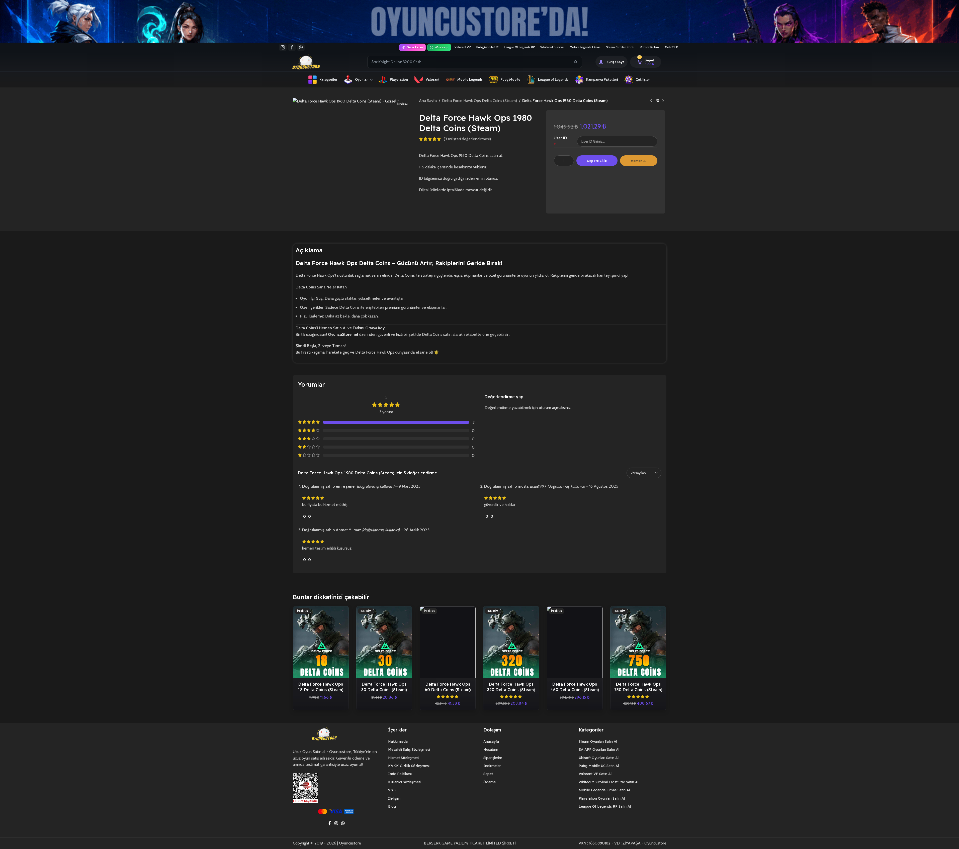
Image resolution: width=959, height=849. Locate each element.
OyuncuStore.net (343, 334)
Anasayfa (491, 741)
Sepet (488, 774)
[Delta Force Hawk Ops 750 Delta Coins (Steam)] (638, 642)
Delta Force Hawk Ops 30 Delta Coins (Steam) (384, 687)
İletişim (394, 798)
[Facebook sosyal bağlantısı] (330, 823)
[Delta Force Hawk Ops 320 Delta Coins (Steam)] (511, 642)
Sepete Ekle (597, 161)
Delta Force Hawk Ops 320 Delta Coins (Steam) (511, 687)
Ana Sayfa (428, 100)
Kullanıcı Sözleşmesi (404, 782)
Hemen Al (639, 161)
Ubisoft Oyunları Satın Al (599, 758)
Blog (392, 806)
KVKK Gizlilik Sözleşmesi (408, 766)
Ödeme (489, 782)
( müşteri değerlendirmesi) (467, 139)
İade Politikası (400, 774)
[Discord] (301, 47)
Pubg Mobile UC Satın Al (599, 766)
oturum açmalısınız (555, 407)
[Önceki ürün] (651, 101)
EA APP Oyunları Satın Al (599, 749)
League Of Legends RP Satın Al (605, 806)
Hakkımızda (398, 741)
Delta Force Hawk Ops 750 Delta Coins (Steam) (638, 687)
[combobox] (469, 62)
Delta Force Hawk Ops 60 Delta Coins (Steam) (448, 687)
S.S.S (392, 790)
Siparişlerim (492, 758)
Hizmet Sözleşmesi (403, 758)
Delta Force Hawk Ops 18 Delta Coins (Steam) (320, 687)
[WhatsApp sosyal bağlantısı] (343, 823)
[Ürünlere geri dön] (657, 101)
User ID (560, 138)
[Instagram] (283, 47)
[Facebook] (292, 47)
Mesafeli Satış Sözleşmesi (409, 749)
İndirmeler (492, 766)
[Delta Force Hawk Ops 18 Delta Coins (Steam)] (321, 642)
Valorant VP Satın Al (595, 774)
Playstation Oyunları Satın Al (602, 798)
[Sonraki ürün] (663, 101)
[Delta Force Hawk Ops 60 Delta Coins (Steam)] (448, 642)
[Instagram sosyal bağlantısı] (336, 823)
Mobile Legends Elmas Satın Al (604, 790)
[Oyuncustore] (315, 62)
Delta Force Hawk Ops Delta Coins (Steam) (479, 100)
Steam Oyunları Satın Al (598, 741)
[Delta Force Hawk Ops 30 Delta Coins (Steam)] (384, 642)
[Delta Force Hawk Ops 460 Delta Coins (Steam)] (575, 642)
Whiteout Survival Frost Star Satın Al (608, 782)
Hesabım (490, 749)
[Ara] (575, 62)
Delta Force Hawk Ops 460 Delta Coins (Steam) (574, 687)
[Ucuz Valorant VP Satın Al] (479, 21)
